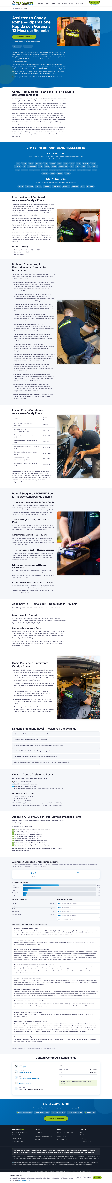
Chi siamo (64, 3)
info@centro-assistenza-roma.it (29, 1078)
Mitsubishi (24, 170)
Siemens (88, 170)
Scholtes (80, 170)
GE (24, 166)
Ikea (77, 166)
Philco (51, 170)
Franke (93, 163)
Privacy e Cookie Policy (86, 1141)
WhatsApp (18, 46)
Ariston (31, 163)
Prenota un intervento (25, 1084)
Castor (72, 163)
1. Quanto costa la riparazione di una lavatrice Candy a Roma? (32, 734)
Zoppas (67, 173)
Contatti (71, 3)
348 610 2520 (23, 1067)
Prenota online (79, 3)
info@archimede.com (86, 1171)
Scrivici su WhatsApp (25, 1072)
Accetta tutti (97, 1177)
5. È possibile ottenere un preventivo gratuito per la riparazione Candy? (35, 756)
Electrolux (85, 163)
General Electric (32, 166)
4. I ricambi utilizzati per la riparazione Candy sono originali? (32, 751)
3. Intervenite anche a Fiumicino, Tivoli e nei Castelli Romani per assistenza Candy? (39, 745)
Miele (17, 170)
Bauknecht (38, 163)
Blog (59, 3)
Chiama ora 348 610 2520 (24, 36)
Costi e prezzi (83, 1139)
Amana (24, 163)
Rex (57, 170)
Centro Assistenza (17, 8)
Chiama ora (95, 2)
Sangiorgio (72, 170)
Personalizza (87, 1177)
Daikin (78, 163)
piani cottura (90, 186)
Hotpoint (54, 166)
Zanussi (52, 173)
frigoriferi (38, 186)
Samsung (64, 170)
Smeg (94, 170)
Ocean (37, 170)
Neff (31, 170)
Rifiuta (79, 1177)
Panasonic (44, 170)
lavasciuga (66, 186)
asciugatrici (47, 186)
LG (89, 166)
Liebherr (95, 166)
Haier (40, 166)
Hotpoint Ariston (63, 166)
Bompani (52, 163)
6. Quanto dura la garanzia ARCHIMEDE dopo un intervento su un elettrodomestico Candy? (41, 762)
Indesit (83, 166)
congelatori (75, 186)
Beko (45, 163)
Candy (65, 163)
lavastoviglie (29, 186)
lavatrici (21, 186)
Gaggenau (17, 166)
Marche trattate (50, 3)
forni (82, 186)
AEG (18, 163)
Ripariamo (40, 3)
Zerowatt (60, 173)
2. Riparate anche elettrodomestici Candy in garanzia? (30, 739)
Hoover (47, 166)
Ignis (72, 166)
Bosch (59, 163)
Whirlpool (45, 173)
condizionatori (56, 186)
